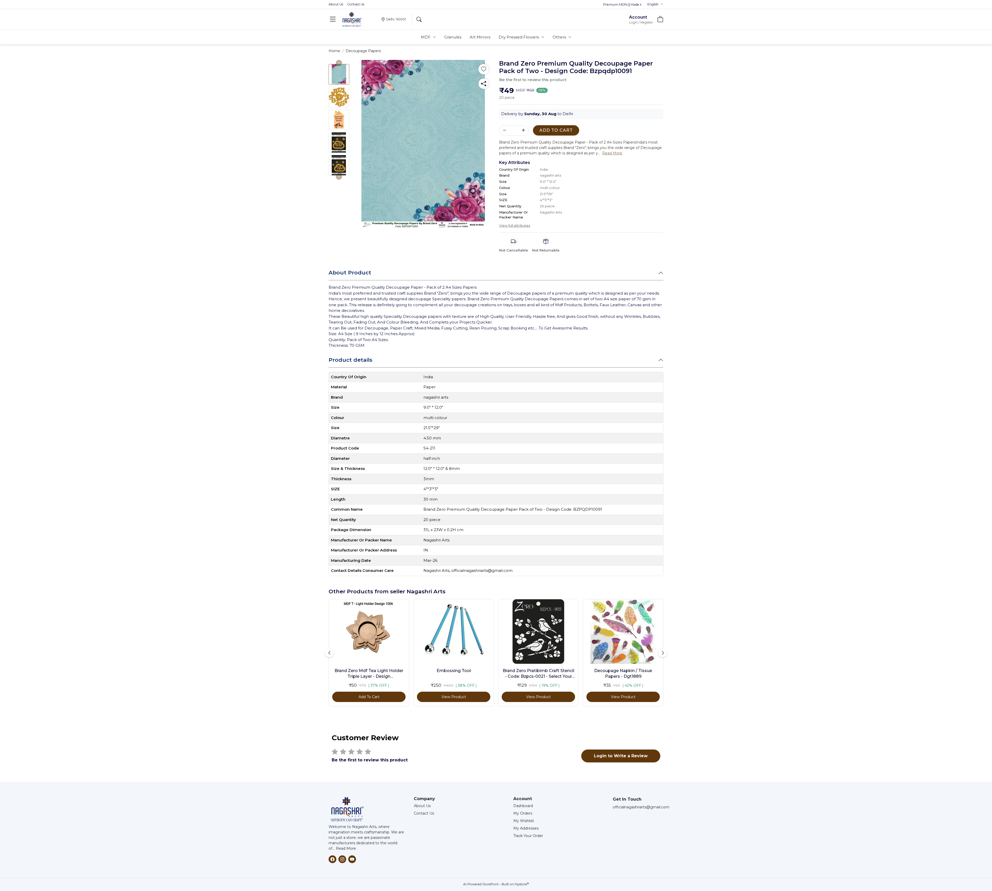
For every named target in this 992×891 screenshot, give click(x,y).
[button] (655, 4)
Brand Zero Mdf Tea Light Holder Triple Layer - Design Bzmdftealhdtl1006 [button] (369, 674)
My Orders (522, 813)
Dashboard (523, 805)
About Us (336, 4)
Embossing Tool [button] (454, 670)
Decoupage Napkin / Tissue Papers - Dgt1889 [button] (623, 673)
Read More (346, 848)
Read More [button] (612, 153)
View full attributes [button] (514, 225)
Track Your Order (528, 835)
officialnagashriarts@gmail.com (641, 807)
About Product (350, 272)
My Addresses (526, 828)
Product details (350, 360)
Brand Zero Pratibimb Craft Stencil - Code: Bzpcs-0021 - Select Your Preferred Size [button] (538, 674)
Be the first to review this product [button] (533, 79)
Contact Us (355, 4)
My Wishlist (523, 820)
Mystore (522, 884)
